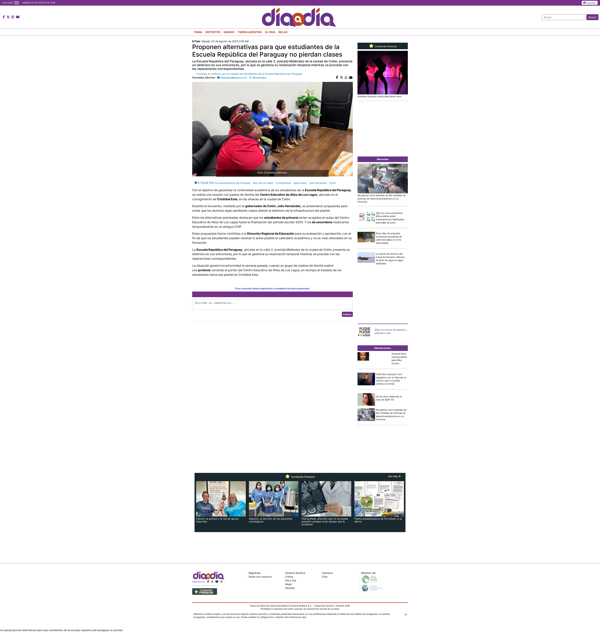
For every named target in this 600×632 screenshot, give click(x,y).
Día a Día (290, 580)
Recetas (290, 587)
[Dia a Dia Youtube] (18, 17)
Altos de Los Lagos (263, 182)
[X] (212, 581)
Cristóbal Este (283, 182)
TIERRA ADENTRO (250, 32)
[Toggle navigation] (16, 3)
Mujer (288, 584)
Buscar (592, 17)
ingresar (591, 2)
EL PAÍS (270, 32)
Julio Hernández (318, 182)
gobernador (300, 182)
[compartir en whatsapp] (346, 77)
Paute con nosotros (260, 576)
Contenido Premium (385, 46)
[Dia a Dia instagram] (13, 17)
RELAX (283, 32)
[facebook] (208, 581)
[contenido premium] (204, 591)
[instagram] (221, 581)
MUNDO (229, 32)
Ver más (393, 476)
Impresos (327, 572)
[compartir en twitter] (341, 77)
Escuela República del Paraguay (232, 182)
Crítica (289, 576)
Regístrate (255, 572)
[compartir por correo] (350, 77)
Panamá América (295, 572)
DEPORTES (212, 32)
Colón (332, 182)
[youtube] (216, 581)
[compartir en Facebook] (337, 77)
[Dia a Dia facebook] (4, 17)
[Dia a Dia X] (8, 17)
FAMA (198, 32)
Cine (324, 576)
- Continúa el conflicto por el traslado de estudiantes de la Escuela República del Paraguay (248, 73)
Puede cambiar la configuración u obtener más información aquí (273, 617)
